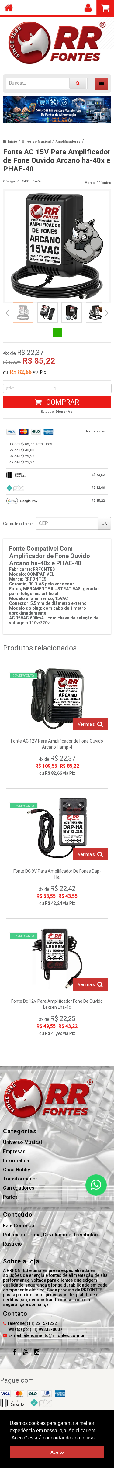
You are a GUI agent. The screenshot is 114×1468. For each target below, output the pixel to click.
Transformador (20, 1179)
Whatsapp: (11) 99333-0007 (34, 1329)
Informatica (16, 1160)
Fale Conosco (18, 1226)
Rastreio (12, 1244)
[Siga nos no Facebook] (14, 1352)
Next (103, 107)
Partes (10, 1197)
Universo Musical (36, 141)
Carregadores (18, 1188)
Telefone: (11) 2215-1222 (31, 1323)
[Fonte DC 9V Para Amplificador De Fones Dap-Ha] (57, 856)
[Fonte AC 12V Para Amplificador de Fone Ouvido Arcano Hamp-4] (57, 726)
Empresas (14, 1151)
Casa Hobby (16, 1170)
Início (12, 141)
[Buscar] (77, 83)
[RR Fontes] (57, 42)
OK (104, 523)
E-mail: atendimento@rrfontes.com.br (46, 1335)
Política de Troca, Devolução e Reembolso (50, 1235)
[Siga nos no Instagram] (36, 1352)
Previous (10, 109)
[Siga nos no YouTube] (25, 1352)
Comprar (61, 402)
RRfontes (103, 183)
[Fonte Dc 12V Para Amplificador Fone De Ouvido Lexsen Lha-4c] (57, 987)
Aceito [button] (57, 1452)
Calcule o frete (18, 523)
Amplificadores (68, 141)
